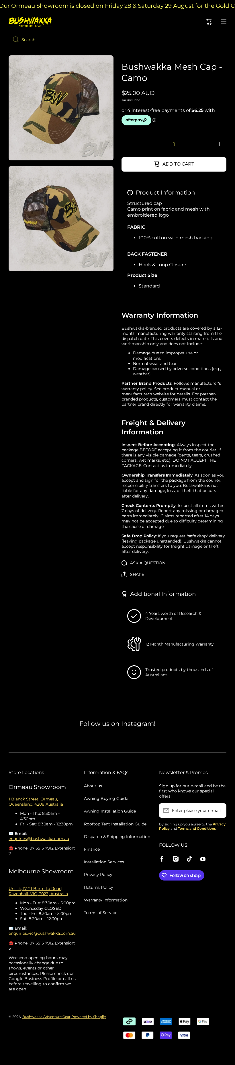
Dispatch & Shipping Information (117, 836)
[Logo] (30, 22)
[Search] (14, 39)
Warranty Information (106, 900)
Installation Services (104, 861)
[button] (133, 574)
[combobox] (117, 39)
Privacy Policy (98, 874)
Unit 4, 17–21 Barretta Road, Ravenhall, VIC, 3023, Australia (38, 891)
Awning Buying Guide (106, 798)
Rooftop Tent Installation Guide (115, 824)
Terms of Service (100, 912)
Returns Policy (98, 887)
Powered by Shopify (88, 1017)
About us (93, 785)
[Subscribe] (219, 810)
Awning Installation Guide (110, 811)
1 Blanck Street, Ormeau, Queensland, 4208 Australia (36, 801)
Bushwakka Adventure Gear (46, 1017)
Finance (92, 849)
